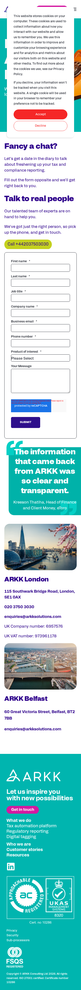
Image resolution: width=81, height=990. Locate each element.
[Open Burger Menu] (74, 9)
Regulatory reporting (27, 831)
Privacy (11, 930)
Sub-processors (18, 940)
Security (12, 935)
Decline (40, 125)
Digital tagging (21, 837)
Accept (40, 114)
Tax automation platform (31, 826)
